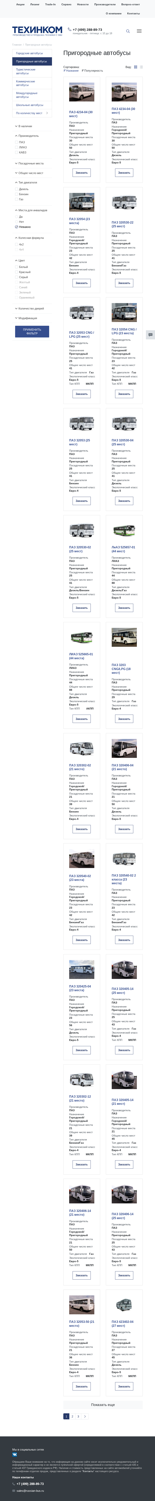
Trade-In (50, 4)
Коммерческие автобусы (25, 83)
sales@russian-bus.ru (30, 1490)
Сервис (66, 4)
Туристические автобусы (25, 71)
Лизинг (35, 4)
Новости (83, 4)
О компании (114, 13)
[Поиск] (128, 31)
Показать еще (103, 1405)
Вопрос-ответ (130, 4)
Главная (17, 44)
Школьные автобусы (29, 105)
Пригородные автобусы (31, 61)
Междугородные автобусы (26, 94)
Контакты (133, 13)
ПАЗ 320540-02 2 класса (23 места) (124, 879)
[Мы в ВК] (15, 1454)
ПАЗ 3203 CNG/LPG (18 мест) (121, 668)
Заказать (82, 172)
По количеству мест (29, 113)
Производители (105, 4)
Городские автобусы (29, 53)
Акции (20, 4)
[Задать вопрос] (150, 334)
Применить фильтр (32, 331)
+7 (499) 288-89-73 (87, 30)
